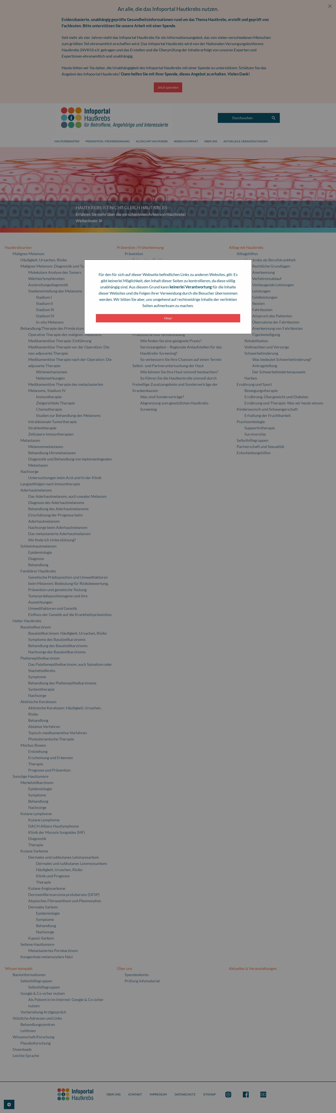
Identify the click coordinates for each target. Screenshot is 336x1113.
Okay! (168, 318)
